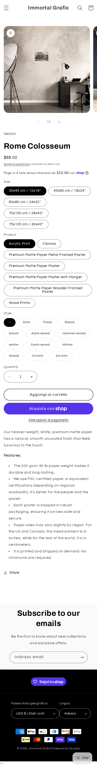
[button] (6, 7)
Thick (50, 323)
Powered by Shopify (66, 748)
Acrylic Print (19, 243)
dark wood (43, 334)
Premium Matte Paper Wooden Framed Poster (47, 289)
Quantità (11, 367)
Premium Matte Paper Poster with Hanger (45, 277)
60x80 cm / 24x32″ (25, 202)
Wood (16, 357)
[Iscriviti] (82, 657)
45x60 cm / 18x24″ (70, 190)
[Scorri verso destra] (59, 122)
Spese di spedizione (17, 164)
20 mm (64, 357)
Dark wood (43, 346)
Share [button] (14, 572)
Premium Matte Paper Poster (34, 266)
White (70, 346)
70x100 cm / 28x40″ (26, 213)
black (16, 334)
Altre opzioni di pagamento (48, 420)
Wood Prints (19, 303)
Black (72, 323)
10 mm (40, 357)
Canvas (49, 243)
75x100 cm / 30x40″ (26, 224)
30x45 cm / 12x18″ (25, 190)
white (16, 346)
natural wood (76, 334)
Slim (29, 323)
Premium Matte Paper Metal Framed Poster (47, 255)
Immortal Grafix (40, 748)
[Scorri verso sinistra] (38, 122)
